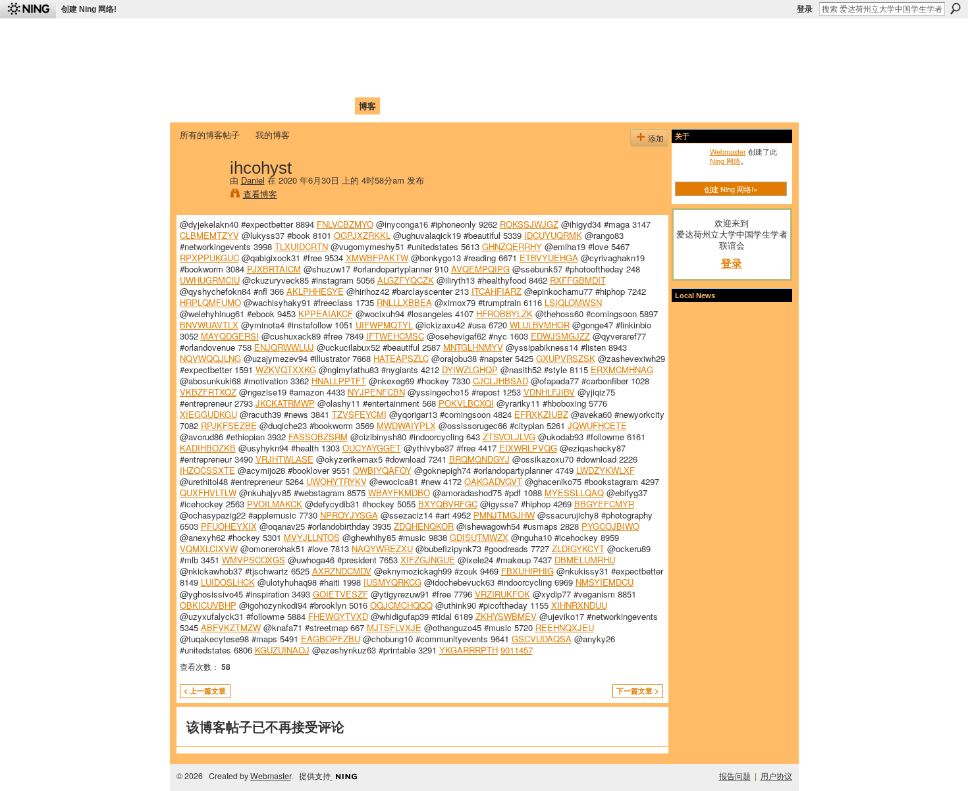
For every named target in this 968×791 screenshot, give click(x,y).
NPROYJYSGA (349, 515)
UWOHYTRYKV (336, 481)
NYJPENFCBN (376, 392)
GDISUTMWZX (479, 537)
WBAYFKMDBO (399, 492)
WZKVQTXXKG (285, 369)
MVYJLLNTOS (312, 537)
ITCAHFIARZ (496, 291)
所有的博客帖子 (210, 134)
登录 (805, 9)
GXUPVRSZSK (565, 358)
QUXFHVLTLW (208, 492)
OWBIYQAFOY (382, 470)
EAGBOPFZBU (330, 638)
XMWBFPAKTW (377, 257)
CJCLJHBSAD (500, 380)
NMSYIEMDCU (604, 582)
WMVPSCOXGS (253, 559)
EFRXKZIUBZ (541, 414)
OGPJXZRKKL (362, 235)
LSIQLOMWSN (573, 302)
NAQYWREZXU (382, 548)
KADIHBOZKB (208, 448)
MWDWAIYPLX (406, 425)
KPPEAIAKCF (325, 313)
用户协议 (776, 776)
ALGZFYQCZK (405, 280)
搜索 (955, 8)
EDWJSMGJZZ (560, 336)
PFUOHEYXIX (229, 526)
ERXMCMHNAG (622, 369)
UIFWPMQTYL (384, 325)
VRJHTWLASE (284, 459)
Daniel (253, 180)
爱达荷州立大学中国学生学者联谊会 (353, 36)
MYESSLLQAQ (574, 492)
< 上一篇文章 (205, 691)
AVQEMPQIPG (480, 269)
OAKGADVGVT (493, 481)
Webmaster (728, 151)
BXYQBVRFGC (447, 504)
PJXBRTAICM (274, 269)
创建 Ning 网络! (89, 9)
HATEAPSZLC (401, 358)
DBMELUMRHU (584, 559)
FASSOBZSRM (318, 436)
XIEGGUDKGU (208, 414)
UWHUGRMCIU (210, 280)
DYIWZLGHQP (470, 369)
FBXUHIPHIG (527, 571)
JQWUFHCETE (597, 425)
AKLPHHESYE (315, 291)
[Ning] (28, 9)
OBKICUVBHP (208, 605)
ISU (420, 105)
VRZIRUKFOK (502, 594)
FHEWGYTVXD (338, 616)
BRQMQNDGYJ (479, 459)
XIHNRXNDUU (579, 605)
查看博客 (260, 194)
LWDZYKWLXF (605, 470)
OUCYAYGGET (371, 448)
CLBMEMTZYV (209, 235)
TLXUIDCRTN (301, 246)
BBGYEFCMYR (604, 504)
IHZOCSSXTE (207, 470)
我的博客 (272, 134)
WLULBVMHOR (540, 325)
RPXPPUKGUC (209, 257)
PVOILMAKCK (274, 504)
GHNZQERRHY (512, 246)
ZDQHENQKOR (424, 526)
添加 (656, 137)
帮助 (394, 105)
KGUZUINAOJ (282, 650)
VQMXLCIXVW (209, 548)
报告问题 (735, 776)
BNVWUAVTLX (209, 325)
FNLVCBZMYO (345, 224)
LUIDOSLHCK (228, 582)
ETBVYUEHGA (549, 257)
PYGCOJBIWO (610, 526)
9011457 (516, 650)
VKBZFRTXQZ (208, 392)
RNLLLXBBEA (404, 302)
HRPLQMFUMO (210, 302)
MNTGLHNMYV (473, 347)
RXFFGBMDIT (578, 280)
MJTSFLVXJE (394, 627)
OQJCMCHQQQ (401, 605)
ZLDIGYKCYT (578, 548)
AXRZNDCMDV (341, 571)
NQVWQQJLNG (210, 358)
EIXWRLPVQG (528, 448)
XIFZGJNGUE (427, 559)
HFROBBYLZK (504, 313)
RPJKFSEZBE (229, 425)
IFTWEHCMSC (395, 336)
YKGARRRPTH (468, 650)
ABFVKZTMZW (231, 627)
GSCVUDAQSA (542, 638)
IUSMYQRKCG (392, 582)
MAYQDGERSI (230, 336)
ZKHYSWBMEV (506, 616)
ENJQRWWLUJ (284, 347)
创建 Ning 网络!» (730, 189)
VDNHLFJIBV (549, 392)
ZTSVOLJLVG (509, 436)
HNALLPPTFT (338, 380)
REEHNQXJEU (564, 627)
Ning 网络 (725, 160)
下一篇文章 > (637, 691)
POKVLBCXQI (466, 403)
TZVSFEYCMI (359, 414)
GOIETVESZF (340, 594)
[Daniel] (201, 195)
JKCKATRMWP (285, 403)
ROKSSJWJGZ (529, 224)
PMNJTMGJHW (504, 515)
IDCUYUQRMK (553, 235)
